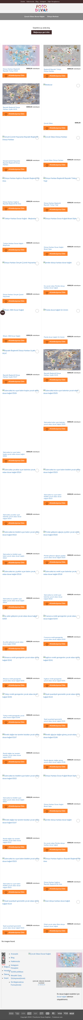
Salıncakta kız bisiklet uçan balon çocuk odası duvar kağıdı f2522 (13, 556)
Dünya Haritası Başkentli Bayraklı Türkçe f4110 (11, 70)
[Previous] (29, 969)
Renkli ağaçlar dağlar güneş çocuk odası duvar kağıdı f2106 (54, 761)
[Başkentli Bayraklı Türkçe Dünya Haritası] (69, 980)
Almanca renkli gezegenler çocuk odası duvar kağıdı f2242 (13, 680)
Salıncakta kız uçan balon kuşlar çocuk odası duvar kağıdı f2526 (14, 454)
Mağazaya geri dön (41, 32)
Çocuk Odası (48, 123)
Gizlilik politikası (17, 972)
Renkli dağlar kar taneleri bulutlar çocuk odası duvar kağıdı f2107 (12, 755)
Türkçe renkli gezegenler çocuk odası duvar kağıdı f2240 (13, 716)
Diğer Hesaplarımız (54, 1)
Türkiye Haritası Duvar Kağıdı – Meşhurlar (13, 244)
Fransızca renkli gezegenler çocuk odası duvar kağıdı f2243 (54, 638)
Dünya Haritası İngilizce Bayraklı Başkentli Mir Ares (12, 203)
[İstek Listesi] (73, 8)
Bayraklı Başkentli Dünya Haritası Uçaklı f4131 (11, 108)
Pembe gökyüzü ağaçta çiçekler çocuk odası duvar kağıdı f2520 (55, 556)
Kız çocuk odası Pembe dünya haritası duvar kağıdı (54, 287)
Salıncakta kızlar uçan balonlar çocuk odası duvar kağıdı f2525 (54, 423)
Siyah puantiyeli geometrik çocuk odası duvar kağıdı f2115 (54, 720)
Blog (37, 1)
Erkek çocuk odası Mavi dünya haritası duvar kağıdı (54, 925)
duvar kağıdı (61, 997)
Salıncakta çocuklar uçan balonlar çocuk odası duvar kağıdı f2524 (12, 516)
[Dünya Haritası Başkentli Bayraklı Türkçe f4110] (69, 960)
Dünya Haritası (53, 16)
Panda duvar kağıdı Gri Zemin (54, 337)
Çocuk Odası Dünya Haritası (53, 160)
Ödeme (7, 974)
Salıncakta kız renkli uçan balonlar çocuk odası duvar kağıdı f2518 (53, 597)
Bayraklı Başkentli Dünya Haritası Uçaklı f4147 (11, 376)
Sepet (6, 978)
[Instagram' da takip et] (61, 1)
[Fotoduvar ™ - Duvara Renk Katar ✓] (41, 8)
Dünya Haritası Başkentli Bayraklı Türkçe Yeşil (52, 204)
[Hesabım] (77, 8)
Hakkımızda (30, 1)
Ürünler (23, 1)
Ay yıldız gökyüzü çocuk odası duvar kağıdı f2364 (13, 643)
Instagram (43, 1)
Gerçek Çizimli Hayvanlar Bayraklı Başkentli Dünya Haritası (11, 163)
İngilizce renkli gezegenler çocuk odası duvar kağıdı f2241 (54, 680)
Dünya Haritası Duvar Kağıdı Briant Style (53, 248)
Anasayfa (14, 954)
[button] (3, 8)
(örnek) (18, 985)
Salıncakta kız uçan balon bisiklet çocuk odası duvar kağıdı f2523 (52, 496)
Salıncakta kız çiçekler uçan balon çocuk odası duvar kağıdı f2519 (13, 600)
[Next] (53, 969)
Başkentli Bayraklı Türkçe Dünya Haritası (52, 70)
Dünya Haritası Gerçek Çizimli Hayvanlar (13, 295)
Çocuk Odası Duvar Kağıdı (34, 16)
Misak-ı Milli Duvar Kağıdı (11, 336)
